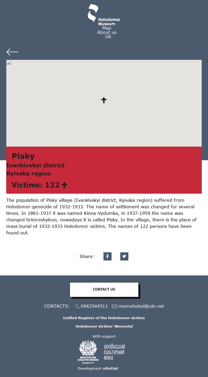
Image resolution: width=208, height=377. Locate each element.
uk (108, 36)
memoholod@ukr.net (141, 306)
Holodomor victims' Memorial (104, 326)
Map (106, 27)
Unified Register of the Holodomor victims (104, 318)
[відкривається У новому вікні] (104, 352)
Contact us (104, 289)
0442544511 (94, 306)
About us (106, 32)
